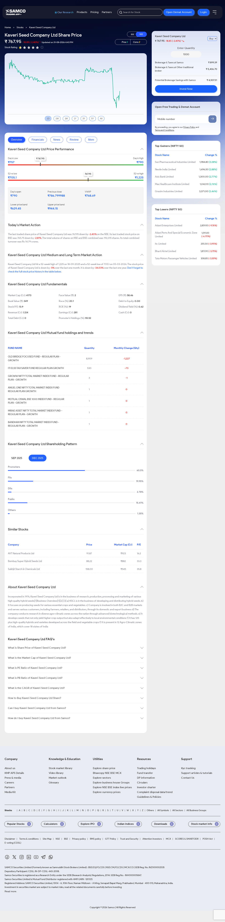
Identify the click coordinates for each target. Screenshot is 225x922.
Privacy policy (79, 839)
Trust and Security (129, 839)
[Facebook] (7, 858)
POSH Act (208, 839)
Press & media (13, 777)
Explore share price (104, 768)
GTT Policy (110, 839)
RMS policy (95, 839)
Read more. (11, 891)
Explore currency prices (106, 792)
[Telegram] (43, 857)
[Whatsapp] (50, 858)
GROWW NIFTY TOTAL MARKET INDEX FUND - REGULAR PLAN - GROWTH (38, 378)
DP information (146, 777)
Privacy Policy (189, 127)
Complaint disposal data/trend (154, 792)
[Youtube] (36, 858)
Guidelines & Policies (149, 796)
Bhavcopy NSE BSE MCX (107, 773)
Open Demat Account (179, 12)
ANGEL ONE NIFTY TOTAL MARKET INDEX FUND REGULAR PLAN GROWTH (33, 389)
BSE (66, 839)
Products (82, 12)
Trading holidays (146, 768)
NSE (58, 839)
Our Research (65, 12)
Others (150, 810)
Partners (107, 12)
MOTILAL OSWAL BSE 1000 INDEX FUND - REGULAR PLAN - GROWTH (36, 401)
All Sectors (177, 810)
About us (10, 768)
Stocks (20, 27)
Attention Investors (152, 839)
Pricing (94, 12)
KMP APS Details (14, 773)
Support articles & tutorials (196, 773)
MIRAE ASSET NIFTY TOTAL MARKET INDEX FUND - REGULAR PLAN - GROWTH (35, 412)
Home (8, 27)
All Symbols (163, 810)
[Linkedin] (28, 858)
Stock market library (60, 768)
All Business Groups (196, 810)
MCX (168, 839)
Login (203, 12)
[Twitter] (14, 858)
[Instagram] (21, 858)
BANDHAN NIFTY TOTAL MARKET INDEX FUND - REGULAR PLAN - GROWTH (33, 424)
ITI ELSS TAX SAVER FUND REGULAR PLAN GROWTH (36, 368)
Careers (9, 782)
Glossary (54, 782)
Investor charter (146, 787)
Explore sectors (102, 777)
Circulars (142, 782)
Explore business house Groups (111, 782)
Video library (56, 773)
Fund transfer (145, 773)
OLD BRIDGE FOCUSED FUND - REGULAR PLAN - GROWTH (34, 358)
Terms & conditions (29, 839)
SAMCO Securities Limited (18, 867)
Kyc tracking (188, 768)
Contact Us (187, 777)
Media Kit (10, 792)
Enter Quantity (186, 48)
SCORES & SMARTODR (186, 839)
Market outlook (57, 777)
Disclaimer (10, 839)
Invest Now (186, 89)
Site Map (47, 839)
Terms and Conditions (164, 130)
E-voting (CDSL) (13, 843)
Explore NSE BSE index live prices (112, 787)
